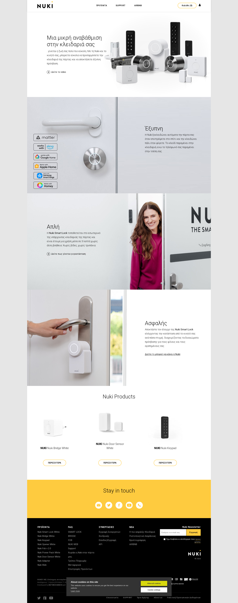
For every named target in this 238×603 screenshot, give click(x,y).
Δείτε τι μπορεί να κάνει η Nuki (162, 354)
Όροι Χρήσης (143, 598)
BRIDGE (72, 536)
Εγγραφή (193, 532)
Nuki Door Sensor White (48, 556)
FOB (70, 540)
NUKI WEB (73, 544)
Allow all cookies (154, 583)
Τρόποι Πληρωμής (77, 561)
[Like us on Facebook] (119, 505)
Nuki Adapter (43, 561)
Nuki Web (42, 565)
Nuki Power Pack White (48, 552)
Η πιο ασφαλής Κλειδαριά (142, 532)
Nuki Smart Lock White (48, 532)
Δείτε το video (58, 72)
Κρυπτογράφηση (137, 540)
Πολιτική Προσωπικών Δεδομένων (184, 598)
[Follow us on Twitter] (108, 505)
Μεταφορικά (74, 565)
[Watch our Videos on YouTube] (129, 505)
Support (72, 548)
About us (158, 598)
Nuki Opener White (46, 544)
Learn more (75, 591)
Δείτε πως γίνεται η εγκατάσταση (68, 254)
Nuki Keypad (43, 540)
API (100, 544)
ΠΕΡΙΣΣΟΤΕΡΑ (54, 463)
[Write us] (98, 505)
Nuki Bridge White (46, 536)
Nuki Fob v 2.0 (44, 548)
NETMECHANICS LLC (57, 585)
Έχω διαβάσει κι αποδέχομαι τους (183, 540)
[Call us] (139, 505)
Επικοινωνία (112, 598)
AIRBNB (133, 544)
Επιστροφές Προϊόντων (80, 569)
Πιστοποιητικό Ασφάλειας (142, 536)
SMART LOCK (74, 532)
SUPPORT (127, 598)
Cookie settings (154, 590)
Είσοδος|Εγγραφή (107, 540)
